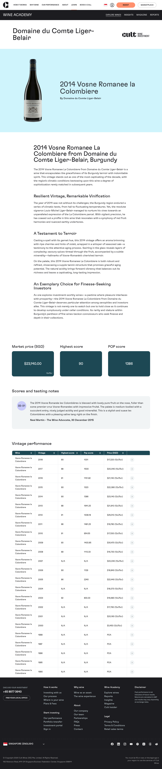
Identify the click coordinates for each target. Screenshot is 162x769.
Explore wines (111, 693)
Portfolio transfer (53, 722)
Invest (126, 5)
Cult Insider (110, 707)
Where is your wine (54, 700)
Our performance (53, 718)
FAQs (76, 722)
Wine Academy (112, 687)
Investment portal (53, 725)
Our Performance (50, 5)
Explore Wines (113, 15)
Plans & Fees (50, 704)
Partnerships (81, 718)
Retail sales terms (113, 729)
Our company (81, 711)
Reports (154, 15)
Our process (50, 696)
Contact (78, 729)
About (65, 5)
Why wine (34, 5)
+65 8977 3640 (12, 691)
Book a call (85, 5)
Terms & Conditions (114, 725)
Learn (74, 5)
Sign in (47, 729)
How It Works (20, 5)
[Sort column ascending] (31, 452)
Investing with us (53, 693)
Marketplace (147, 5)
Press (77, 725)
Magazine (141, 15)
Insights (128, 15)
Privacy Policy (111, 722)
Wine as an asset (83, 693)
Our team (79, 714)
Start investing (51, 713)
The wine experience (85, 696)
